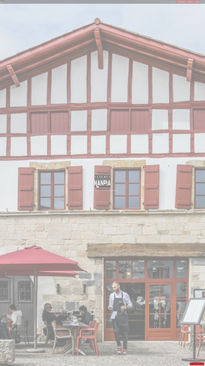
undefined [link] (102, 187)
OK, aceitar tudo (95, 183)
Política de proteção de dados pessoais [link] (103, 186)
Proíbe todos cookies (103, 183)
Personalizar (110, 183)
